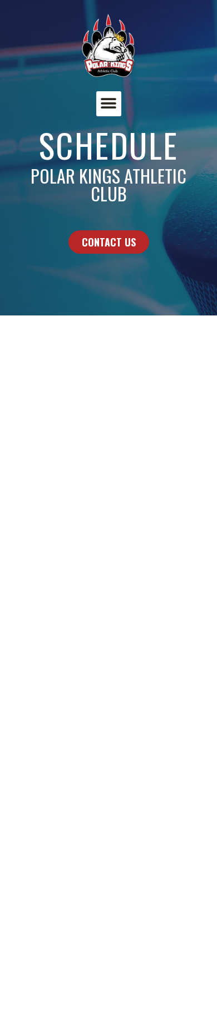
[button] (108, 103)
